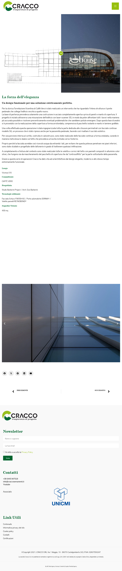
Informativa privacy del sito (13, 527)
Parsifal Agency (73, 566)
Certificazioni (8, 538)
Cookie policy (8, 531)
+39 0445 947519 (10, 479)
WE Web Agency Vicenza (53, 566)
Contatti (6, 534)
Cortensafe (7, 524)
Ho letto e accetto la (19, 452)
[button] (4, 323)
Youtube (6, 484)
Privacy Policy (27, 452)
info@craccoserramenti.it (13, 482)
